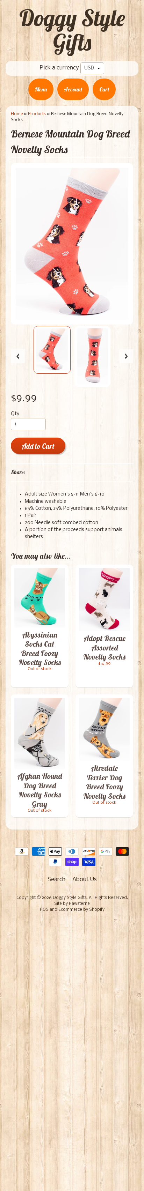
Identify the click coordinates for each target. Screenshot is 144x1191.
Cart (104, 89)
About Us (84, 879)
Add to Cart (38, 446)
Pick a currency (59, 68)
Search (56, 879)
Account (73, 89)
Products (37, 114)
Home (17, 114)
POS (44, 910)
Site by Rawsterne (72, 904)
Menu (41, 89)
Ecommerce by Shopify (81, 910)
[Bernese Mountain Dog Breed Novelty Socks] (52, 350)
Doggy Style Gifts (72, 30)
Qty (15, 414)
